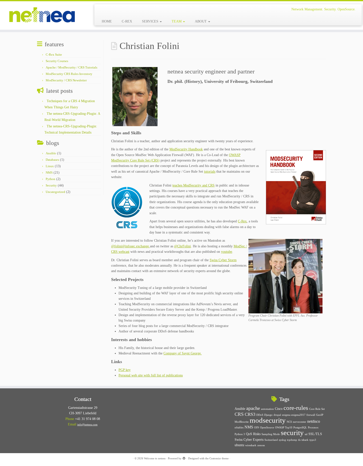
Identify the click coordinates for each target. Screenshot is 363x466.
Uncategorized (55, 192)
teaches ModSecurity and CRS (193, 185)
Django (268, 415)
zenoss (261, 445)
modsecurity (268, 420)
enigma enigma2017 (293, 415)
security (292, 433)
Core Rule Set (317, 409)
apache (253, 408)
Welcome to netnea (154, 458)
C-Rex (242, 221)
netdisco (313, 421)
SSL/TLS (315, 434)
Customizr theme (219, 458)
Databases (52, 160)
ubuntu (239, 445)
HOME (107, 21)
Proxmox (313, 427)
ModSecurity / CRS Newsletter (66, 80)
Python (50, 179)
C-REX (127, 21)
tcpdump (292, 440)
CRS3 (250, 414)
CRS (239, 414)
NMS (49, 172)
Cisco (278, 409)
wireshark (250, 445)
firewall (310, 415)
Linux (50, 166)
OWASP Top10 (283, 427)
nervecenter (299, 421)
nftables (239, 427)
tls (299, 440)
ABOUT (201, 21)
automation (267, 409)
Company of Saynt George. (182, 353)
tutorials (209, 171)
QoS (249, 434)
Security (51, 185)
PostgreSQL (300, 427)
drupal (277, 415)
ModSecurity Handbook (186, 149)
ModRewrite (242, 421)
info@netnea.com (87, 424)
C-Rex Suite (54, 54)
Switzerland (271, 440)
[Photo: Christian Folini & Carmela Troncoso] (285, 276)
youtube (226, 252)
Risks (257, 434)
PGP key (125, 370)
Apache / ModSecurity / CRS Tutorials (71, 67)
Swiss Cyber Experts (249, 440)
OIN (256, 427)
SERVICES (150, 21)
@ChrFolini (182, 246)
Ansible (51, 153)
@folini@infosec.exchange (130, 246)
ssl (306, 434)
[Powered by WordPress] (184, 457)
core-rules (295, 407)
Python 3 (240, 434)
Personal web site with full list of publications (151, 375)
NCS (289, 421)
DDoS (259, 415)
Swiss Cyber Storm (223, 260)
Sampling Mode (271, 434)
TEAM (177, 21)
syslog (282, 440)
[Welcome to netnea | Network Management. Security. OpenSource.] (42, 15)
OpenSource (267, 427)
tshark (305, 440)
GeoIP (319, 415)
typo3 (312, 440)
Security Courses (57, 61)
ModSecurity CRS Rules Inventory (69, 74)
